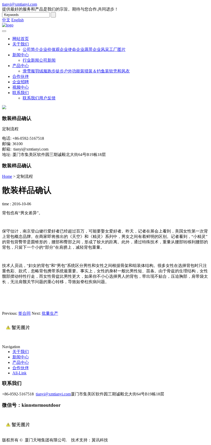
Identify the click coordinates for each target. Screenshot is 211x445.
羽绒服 (41, 71)
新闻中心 (20, 55)
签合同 (24, 313)
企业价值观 (49, 49)
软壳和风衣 (119, 71)
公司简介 (31, 49)
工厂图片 (117, 49)
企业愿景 (84, 49)
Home (7, 176)
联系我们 (20, 92)
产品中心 (20, 65)
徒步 (60, 71)
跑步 (51, 71)
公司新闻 (47, 60)
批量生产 (50, 313)
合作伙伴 (20, 76)
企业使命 (68, 49)
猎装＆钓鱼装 (96, 71)
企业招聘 (20, 82)
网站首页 (20, 38)
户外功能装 (74, 71)
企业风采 (101, 49)
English (17, 20)
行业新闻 (31, 60)
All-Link (19, 373)
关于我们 (20, 44)
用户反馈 (47, 98)
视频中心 (20, 87)
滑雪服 (29, 71)
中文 (6, 20)
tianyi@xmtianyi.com (19, 4)
